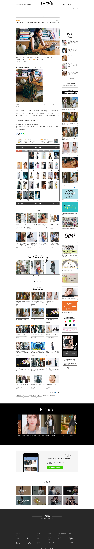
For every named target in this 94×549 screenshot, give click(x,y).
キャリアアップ (29, 535)
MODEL (57, 8)
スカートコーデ (37, 59)
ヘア (37, 539)
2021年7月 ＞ (56, 147)
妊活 (59, 539)
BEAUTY (27, 8)
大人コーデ (39, 397)
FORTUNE (49, 8)
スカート (31, 59)
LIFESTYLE (33, 8)
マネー (28, 538)
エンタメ (49, 538)
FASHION (18, 8)
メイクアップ (39, 538)
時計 (16, 542)
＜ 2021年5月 (19, 147)
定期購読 (66, 353)
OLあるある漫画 (29, 543)
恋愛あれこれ (60, 535)
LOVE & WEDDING (41, 8)
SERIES (70, 8)
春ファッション (32, 395)
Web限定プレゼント (72, 539)
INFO (53, 8)
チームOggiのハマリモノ (51, 542)
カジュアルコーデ (19, 397)
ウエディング (60, 537)
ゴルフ (49, 535)
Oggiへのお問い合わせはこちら (70, 368)
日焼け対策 (38, 535)
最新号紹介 (70, 537)
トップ (17, 16)
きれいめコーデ (52, 395)
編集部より (70, 535)
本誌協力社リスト (71, 538)
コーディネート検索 (38, 281)
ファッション (20, 16)
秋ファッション (39, 395)
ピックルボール (50, 537)
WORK (22, 8)
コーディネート (25, 16)
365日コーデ (30, 16)
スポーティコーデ (73, 85)
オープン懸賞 (71, 542)
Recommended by (52, 392)
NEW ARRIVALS (64, 8)
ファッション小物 (18, 539)
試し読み (73, 353)
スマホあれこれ (29, 539)
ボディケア (38, 542)
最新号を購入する (70, 351)
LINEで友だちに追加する (55, 467)
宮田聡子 (25, 61)
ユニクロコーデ (33, 397)
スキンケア (38, 537)
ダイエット (38, 543)
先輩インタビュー (29, 537)
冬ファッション (45, 395)
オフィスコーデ (27, 397)
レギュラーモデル (44, 59)
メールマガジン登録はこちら (70, 327)
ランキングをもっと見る (37, 275)
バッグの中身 (29, 542)
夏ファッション (19, 61)
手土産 (49, 539)
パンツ (17, 537)
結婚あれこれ (60, 538)
